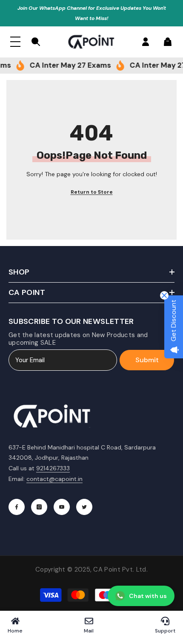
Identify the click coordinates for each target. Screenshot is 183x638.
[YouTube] (62, 507)
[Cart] (167, 41)
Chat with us (148, 596)
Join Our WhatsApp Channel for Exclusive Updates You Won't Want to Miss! (91, 13)
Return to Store (92, 192)
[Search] (35, 41)
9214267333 (53, 468)
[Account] (145, 41)
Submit (147, 359)
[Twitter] (84, 507)
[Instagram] (39, 507)
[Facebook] (17, 507)
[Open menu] (15, 41)
